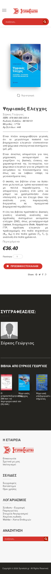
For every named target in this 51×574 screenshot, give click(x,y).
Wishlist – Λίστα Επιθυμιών (17, 519)
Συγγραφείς (9, 482)
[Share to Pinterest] (36, 274)
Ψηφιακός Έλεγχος (24, 395)
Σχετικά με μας (11, 461)
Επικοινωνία (9, 458)
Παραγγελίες (10, 510)
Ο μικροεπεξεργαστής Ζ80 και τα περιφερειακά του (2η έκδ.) (12, 399)
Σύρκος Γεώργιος (13, 114)
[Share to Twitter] (40, 274)
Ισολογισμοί (9, 464)
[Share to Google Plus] (46, 274)
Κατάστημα (9, 485)
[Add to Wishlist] (26, 386)
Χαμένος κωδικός (12, 516)
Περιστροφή (27, 95)
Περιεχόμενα (11, 241)
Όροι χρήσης (10, 488)
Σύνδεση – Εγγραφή (14, 507)
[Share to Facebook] (42, 274)
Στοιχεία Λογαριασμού (15, 513)
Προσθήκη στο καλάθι (24, 266)
